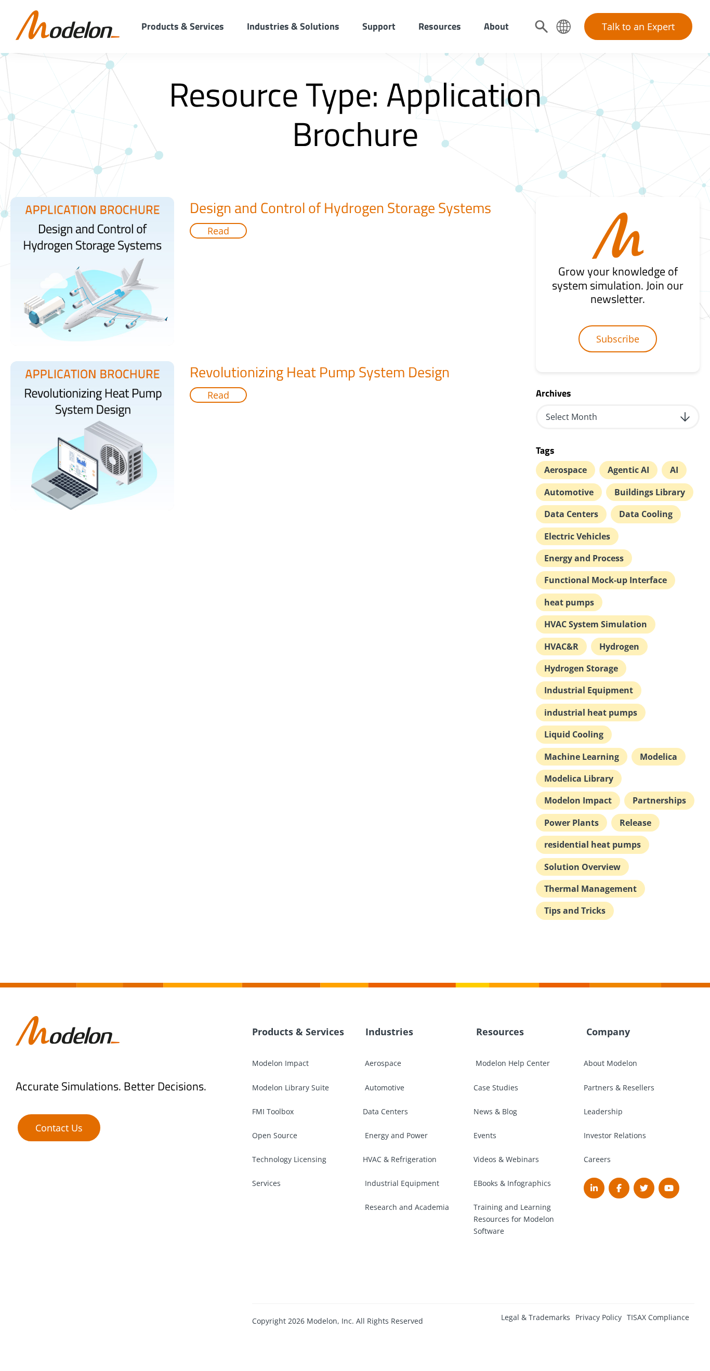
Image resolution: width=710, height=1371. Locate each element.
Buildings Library (649, 492)
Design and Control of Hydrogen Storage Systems (340, 207)
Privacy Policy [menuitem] (598, 1317)
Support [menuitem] (379, 26)
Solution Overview (582, 867)
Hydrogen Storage (581, 668)
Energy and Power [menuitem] (395, 1135)
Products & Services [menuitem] (182, 26)
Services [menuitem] (266, 1183)
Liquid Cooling (573, 734)
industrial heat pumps (590, 712)
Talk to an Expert (638, 26)
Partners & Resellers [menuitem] (619, 1087)
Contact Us (59, 1128)
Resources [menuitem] (439, 26)
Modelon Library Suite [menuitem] (290, 1087)
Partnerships (659, 800)
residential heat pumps (592, 844)
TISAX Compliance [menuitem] (658, 1317)
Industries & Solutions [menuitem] (293, 26)
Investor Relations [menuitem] (615, 1135)
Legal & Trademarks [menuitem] (535, 1317)
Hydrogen (619, 646)
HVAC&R (561, 646)
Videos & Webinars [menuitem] (506, 1159)
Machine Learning (581, 756)
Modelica (658, 756)
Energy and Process (584, 558)
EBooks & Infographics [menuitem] (512, 1183)
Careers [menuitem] (597, 1159)
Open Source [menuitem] (274, 1135)
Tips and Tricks (575, 910)
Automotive (569, 492)
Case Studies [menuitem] (496, 1087)
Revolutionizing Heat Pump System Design (320, 372)
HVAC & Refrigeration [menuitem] (400, 1159)
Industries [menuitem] (388, 1031)
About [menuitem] (496, 26)
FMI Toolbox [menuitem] (273, 1111)
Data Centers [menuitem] (385, 1111)
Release (635, 822)
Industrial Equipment (588, 690)
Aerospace (565, 470)
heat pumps (569, 602)
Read (218, 231)
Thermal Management (590, 888)
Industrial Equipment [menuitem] (401, 1183)
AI (674, 470)
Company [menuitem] (607, 1031)
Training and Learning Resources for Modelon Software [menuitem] (514, 1219)
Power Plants (571, 822)
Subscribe (617, 339)
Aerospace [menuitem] (382, 1063)
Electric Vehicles (577, 536)
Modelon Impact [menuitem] (280, 1063)
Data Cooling (646, 514)
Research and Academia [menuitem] (406, 1207)
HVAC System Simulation (595, 624)
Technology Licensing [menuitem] (289, 1159)
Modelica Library (578, 778)
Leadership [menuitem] (603, 1111)
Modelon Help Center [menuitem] (512, 1063)
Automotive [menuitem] (383, 1087)
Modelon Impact (578, 800)
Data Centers (571, 514)
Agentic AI (628, 470)
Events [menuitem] (485, 1135)
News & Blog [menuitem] (495, 1111)
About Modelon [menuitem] (610, 1063)
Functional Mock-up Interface (605, 580)
